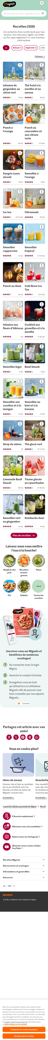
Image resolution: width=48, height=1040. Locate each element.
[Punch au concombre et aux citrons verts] (35, 125)
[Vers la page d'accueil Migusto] (9, 3)
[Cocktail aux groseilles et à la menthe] (35, 321)
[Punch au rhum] (13, 280)
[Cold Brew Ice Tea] (35, 280)
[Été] (9, 589)
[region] (24, 1020)
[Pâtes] (38, 565)
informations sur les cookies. (16, 1024)
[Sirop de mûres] (13, 436)
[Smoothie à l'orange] (35, 168)
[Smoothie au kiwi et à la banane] (35, 398)
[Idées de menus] (18, 776)
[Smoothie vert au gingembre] (13, 512)
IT (14, 886)
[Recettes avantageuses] (23, 565)
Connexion (26, 703)
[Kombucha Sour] (35, 512)
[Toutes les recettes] (38, 589)
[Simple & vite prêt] (9, 565)
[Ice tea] (13, 204)
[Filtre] (6, 47)
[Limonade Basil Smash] (13, 473)
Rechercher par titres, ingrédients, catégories (24, 13)
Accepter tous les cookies (24, 1036)
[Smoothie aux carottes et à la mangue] (13, 398)
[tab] (24, 860)
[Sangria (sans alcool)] (13, 168)
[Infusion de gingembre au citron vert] (13, 82)
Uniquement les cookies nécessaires (24, 1029)
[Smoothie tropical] (35, 241)
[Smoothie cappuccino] (13, 241)
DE (4, 886)
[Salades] (23, 589)
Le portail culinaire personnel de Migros (19, 806)
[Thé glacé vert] (35, 436)
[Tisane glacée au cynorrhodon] (35, 473)
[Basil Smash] (35, 359)
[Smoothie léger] (13, 359)
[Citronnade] (35, 204)
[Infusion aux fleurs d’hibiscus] (13, 321)
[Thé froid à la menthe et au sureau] (35, 82)
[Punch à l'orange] (13, 125)
